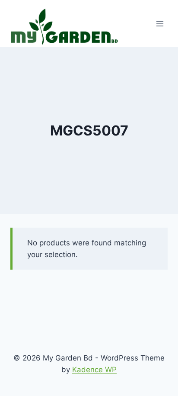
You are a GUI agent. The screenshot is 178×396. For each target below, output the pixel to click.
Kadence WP (94, 369)
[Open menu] (160, 23)
